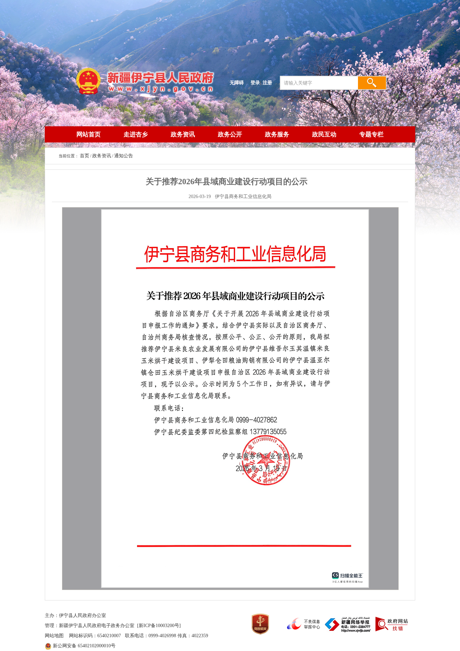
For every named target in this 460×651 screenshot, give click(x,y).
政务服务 (277, 134)
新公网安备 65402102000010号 (84, 645)
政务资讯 (183, 134)
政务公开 (230, 134)
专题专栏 (371, 134)
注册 (269, 82)
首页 (84, 155)
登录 (255, 82)
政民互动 (324, 134)
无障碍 (237, 82)
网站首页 (88, 134)
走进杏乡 (136, 134)
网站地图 (54, 635)
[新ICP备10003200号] (159, 625)
